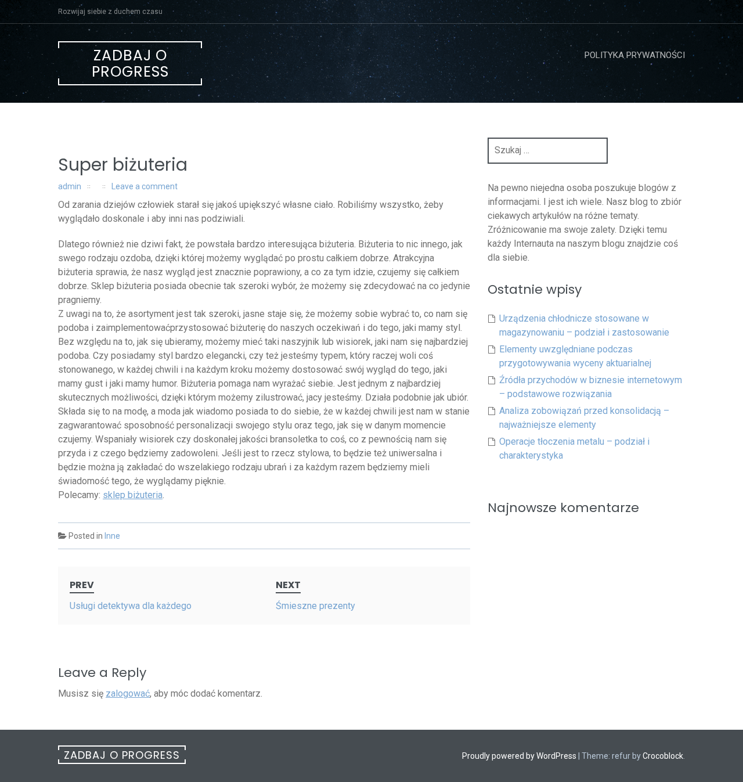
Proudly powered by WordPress (519, 756)
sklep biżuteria (133, 494)
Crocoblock (663, 756)
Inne (112, 535)
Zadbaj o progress (130, 63)
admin (69, 186)
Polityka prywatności (635, 55)
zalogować (128, 693)
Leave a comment (144, 186)
